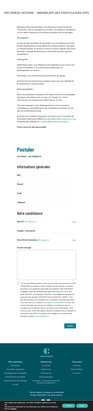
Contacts (77, 373)
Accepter (68, 406)
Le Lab (15, 384)
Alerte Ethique (77, 369)
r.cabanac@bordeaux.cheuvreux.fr (54, 122)
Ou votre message (24, 247)
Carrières (77, 366)
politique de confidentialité (54, 392)
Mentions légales (35, 392)
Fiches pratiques (46, 377)
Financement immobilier (15, 377)
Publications (46, 369)
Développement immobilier (15, 373)
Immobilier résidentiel (15, 369)
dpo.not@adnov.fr (42, 316)
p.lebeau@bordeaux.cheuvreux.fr (59, 119)
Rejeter (82, 406)
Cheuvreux (46, 352)
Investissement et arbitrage (15, 381)
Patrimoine (15, 366)
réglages (13, 409)
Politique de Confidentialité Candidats (58, 302)
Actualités (46, 366)
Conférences (46, 373)
